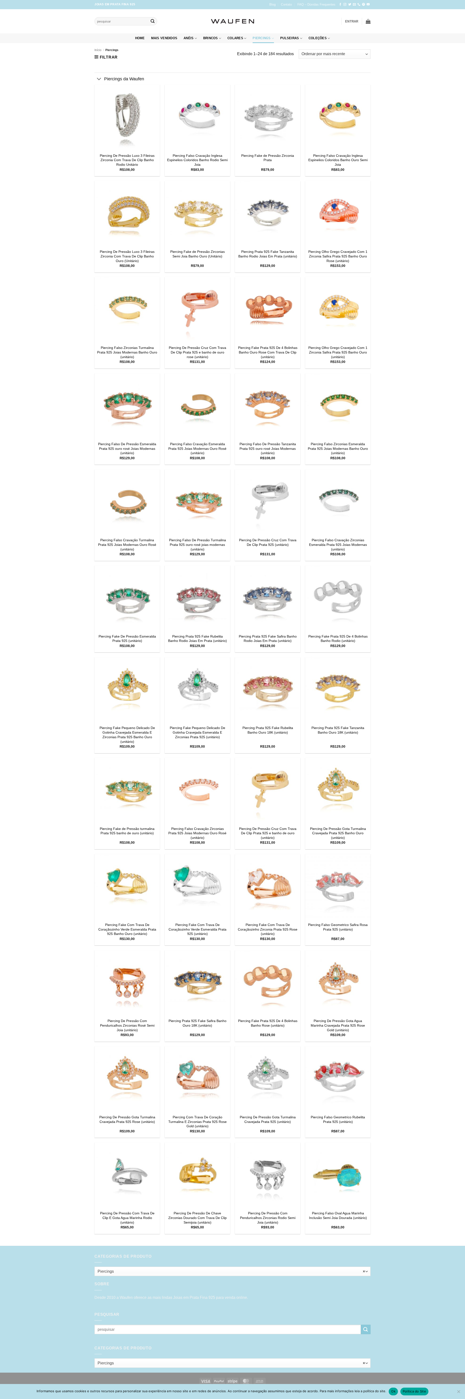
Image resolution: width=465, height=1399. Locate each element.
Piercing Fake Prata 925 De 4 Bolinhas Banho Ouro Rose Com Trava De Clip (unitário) (267, 352)
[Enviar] (152, 21)
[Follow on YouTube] (368, 4)
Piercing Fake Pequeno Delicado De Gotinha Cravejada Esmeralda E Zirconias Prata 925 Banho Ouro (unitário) (127, 734)
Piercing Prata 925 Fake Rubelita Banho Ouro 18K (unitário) (267, 730)
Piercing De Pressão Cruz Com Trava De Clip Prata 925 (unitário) (267, 542)
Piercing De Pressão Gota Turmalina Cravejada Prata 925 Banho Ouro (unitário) (338, 833)
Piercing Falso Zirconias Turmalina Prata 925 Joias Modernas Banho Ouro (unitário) (127, 352)
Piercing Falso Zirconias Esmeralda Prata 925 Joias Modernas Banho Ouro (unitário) (338, 448)
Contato (286, 4)
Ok (393, 1391)
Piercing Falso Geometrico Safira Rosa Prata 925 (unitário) (338, 927)
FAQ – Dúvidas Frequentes (316, 4)
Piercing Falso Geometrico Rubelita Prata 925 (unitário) (338, 1119)
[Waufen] (232, 21)
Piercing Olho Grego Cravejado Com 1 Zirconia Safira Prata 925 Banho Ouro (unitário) (337, 352)
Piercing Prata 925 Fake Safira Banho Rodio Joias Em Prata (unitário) (268, 638)
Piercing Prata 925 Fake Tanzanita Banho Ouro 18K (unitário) (337, 730)
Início (97, 50)
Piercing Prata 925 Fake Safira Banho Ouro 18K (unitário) (197, 1023)
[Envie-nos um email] (354, 4)
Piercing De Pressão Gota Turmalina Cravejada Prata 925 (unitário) (268, 1119)
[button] (351, 21)
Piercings (262, 38)
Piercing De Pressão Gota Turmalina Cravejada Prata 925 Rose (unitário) (127, 1119)
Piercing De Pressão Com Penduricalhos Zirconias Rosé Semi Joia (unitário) (127, 1025)
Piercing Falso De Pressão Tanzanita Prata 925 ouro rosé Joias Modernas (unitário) (268, 448)
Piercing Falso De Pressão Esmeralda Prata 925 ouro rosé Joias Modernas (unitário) (127, 448)
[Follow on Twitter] (349, 4)
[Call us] (358, 4)
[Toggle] (99, 79)
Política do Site (414, 1391)
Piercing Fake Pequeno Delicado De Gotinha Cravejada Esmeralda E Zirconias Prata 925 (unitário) (197, 732)
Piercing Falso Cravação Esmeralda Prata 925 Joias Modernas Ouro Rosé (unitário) (197, 448)
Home (140, 38)
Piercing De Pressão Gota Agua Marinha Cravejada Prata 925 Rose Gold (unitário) (338, 1025)
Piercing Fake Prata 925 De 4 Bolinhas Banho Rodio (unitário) (338, 638)
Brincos (210, 38)
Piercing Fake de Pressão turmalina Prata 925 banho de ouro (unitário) (127, 831)
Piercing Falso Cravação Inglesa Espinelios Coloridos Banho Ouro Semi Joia (338, 160)
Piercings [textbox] (231, 1271)
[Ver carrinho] (368, 21)
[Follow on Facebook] (340, 4)
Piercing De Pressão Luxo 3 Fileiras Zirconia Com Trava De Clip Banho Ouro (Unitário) (127, 256)
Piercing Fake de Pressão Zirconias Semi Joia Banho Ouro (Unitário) (197, 254)
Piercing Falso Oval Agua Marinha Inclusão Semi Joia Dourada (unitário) (338, 1215)
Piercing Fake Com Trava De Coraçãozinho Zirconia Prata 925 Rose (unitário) (267, 929)
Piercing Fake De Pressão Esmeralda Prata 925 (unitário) (127, 638)
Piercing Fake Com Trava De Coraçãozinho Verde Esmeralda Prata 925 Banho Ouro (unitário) (127, 929)
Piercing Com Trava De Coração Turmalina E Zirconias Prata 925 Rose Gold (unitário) (197, 1121)
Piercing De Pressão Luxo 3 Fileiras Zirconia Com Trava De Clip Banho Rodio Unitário (127, 160)
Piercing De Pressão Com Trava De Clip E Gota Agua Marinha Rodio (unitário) (127, 1217)
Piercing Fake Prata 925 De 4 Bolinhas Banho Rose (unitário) (267, 1023)
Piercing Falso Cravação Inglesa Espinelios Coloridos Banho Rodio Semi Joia (197, 160)
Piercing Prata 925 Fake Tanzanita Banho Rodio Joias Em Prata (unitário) (267, 254)
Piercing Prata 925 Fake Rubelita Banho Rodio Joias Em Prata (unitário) (197, 638)
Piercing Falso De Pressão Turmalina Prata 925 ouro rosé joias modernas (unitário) (197, 544)
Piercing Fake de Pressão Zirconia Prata (267, 158)
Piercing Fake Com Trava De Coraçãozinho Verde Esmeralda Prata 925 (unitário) (197, 929)
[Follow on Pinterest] (363, 4)
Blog (272, 4)
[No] (458, 1393)
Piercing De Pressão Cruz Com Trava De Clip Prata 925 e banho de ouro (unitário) (267, 833)
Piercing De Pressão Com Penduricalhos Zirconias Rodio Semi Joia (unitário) (267, 1217)
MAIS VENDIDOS (164, 38)
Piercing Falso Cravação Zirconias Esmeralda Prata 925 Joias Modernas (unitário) (338, 544)
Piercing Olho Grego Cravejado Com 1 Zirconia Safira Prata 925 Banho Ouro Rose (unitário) (337, 256)
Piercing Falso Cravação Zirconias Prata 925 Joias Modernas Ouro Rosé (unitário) (197, 833)
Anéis (189, 38)
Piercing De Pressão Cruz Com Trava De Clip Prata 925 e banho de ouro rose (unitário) (197, 352)
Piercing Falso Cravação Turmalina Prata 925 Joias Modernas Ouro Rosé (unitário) (127, 544)
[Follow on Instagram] (344, 4)
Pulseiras (289, 38)
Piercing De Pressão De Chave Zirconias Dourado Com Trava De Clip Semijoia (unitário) (197, 1217)
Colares (235, 38)
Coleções (318, 38)
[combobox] (232, 1271)
